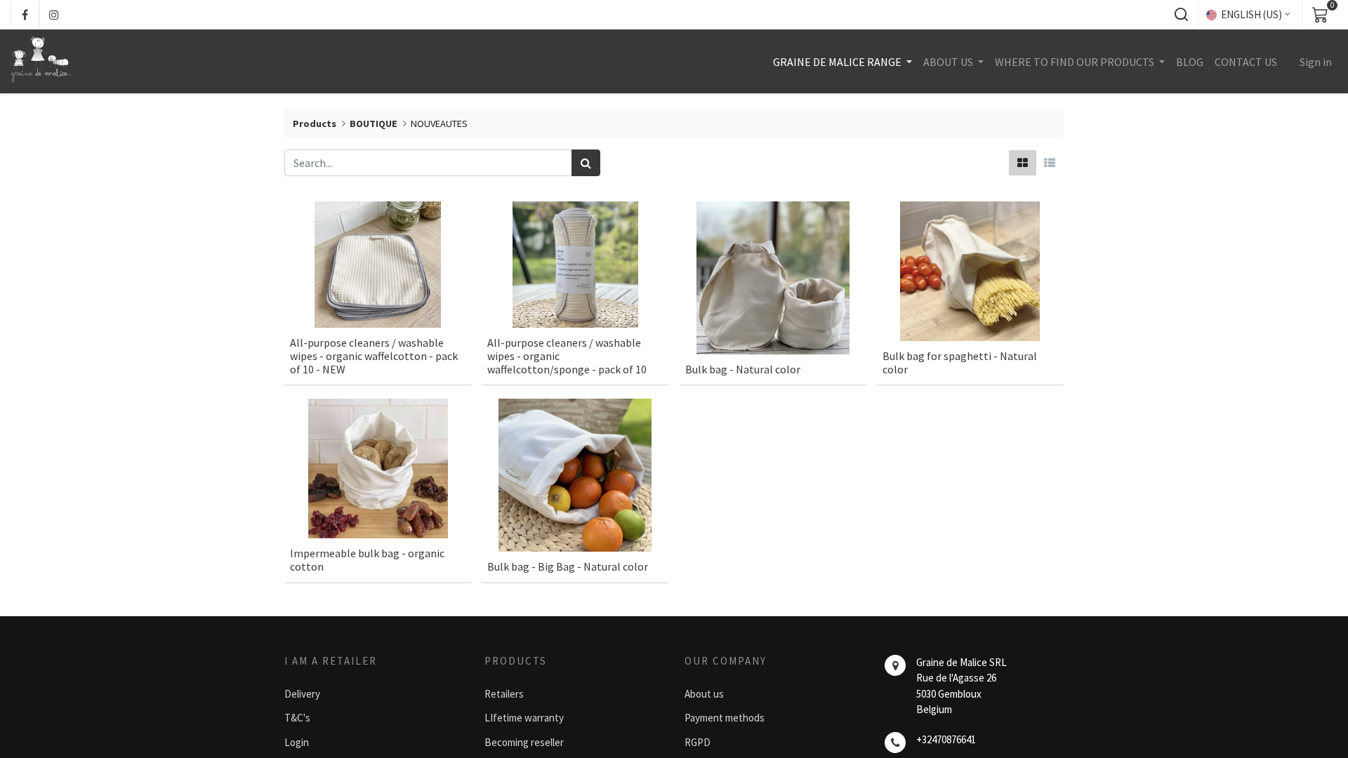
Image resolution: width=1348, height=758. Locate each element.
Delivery (302, 693)
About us (704, 693)
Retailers (504, 693)
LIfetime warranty (524, 717)
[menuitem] (1189, 61)
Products (314, 123)
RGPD (698, 742)
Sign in (1316, 62)
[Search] (585, 162)
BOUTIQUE (373, 123)
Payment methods (725, 717)
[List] (1050, 162)
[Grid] (1022, 162)
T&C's (297, 717)
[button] (1180, 15)
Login (296, 742)
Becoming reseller (524, 742)
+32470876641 (946, 739)
